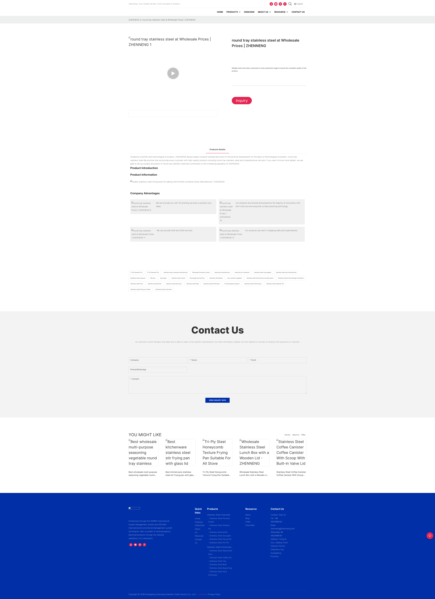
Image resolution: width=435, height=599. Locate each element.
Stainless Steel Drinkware (211, 284)
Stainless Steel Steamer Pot (275, 284)
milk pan (152, 278)
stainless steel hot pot (178, 278)
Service (287, 435)
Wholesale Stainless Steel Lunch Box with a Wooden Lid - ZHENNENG (253, 474)
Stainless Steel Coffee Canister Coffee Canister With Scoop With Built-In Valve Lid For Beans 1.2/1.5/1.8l (291, 474)
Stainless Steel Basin (216, 278)
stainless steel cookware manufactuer (176, 272)
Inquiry (242, 100)
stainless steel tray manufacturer (286, 272)
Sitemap (201, 594)
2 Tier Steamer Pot (153, 272)
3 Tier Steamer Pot (136, 272)
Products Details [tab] (217, 149)
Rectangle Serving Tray (197, 278)
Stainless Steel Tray (136, 284)
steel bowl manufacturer (222, 272)
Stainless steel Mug (192, 284)
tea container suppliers (234, 278)
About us (295, 435)
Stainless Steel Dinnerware (252, 284)
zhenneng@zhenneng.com (283, 528)
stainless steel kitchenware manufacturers (260, 278)
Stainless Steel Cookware (163, 289)
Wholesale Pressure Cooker (201, 272)
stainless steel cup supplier (262, 272)
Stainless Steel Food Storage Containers (291, 278)
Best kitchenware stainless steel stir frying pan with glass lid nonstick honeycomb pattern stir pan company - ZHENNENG (180, 474)
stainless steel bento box (174, 284)
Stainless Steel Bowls (154, 284)
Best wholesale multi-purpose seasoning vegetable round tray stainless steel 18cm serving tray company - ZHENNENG (143, 474)
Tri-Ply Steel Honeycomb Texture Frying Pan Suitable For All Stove (216, 474)
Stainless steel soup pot (137, 278)
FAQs (303, 435)
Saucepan (163, 278)
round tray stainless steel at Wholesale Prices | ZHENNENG (169, 20)
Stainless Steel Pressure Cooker (140, 289)
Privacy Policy (214, 594)
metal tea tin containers (242, 272)
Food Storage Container (232, 284)
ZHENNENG (134, 20)
